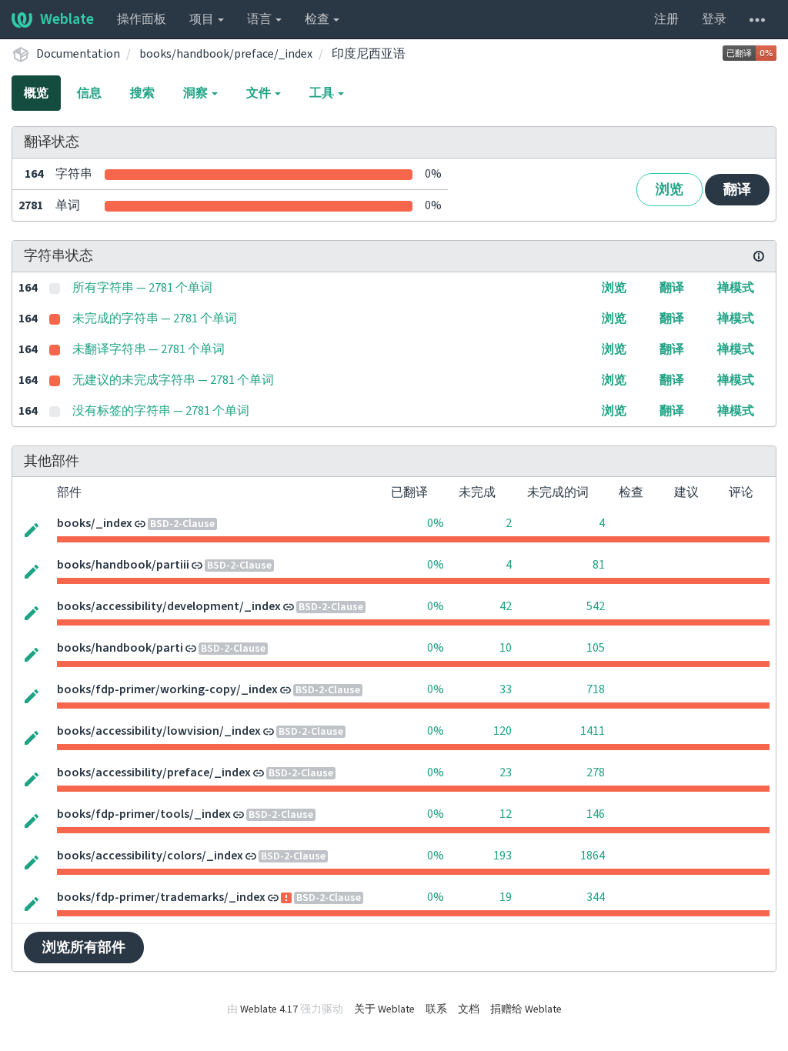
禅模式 (735, 287)
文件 (259, 93)
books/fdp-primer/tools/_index (144, 814)
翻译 (737, 189)
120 (502, 730)
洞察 (196, 93)
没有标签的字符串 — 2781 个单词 (160, 410)
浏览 (669, 189)
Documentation (78, 53)
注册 (666, 19)
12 (505, 814)
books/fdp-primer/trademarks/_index (161, 897)
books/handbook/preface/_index (225, 53)
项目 (202, 19)
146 (595, 814)
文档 (468, 1009)
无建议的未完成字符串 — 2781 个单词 (173, 380)
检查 (318, 19)
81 (599, 564)
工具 (322, 93)
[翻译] (31, 528)
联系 (436, 1009)
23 (505, 772)
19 (505, 897)
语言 (260, 19)
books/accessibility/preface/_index (154, 772)
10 (505, 647)
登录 (714, 19)
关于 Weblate (384, 1009)
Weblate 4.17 (269, 1009)
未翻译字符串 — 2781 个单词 (148, 349)
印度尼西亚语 (369, 53)
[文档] (758, 256)
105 (595, 647)
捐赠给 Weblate (526, 1009)
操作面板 (141, 19)
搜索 (142, 93)
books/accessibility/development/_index (169, 606)
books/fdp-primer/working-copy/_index (167, 689)
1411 (592, 730)
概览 (36, 93)
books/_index (94, 523)
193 (502, 855)
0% (435, 523)
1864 (592, 855)
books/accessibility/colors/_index (150, 855)
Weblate (67, 19)
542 (595, 606)
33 (505, 689)
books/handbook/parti (120, 647)
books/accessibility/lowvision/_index (159, 730)
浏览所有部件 (83, 947)
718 (595, 689)
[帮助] (757, 19)
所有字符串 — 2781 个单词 (142, 287)
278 (595, 772)
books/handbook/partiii (123, 564)
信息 (89, 93)
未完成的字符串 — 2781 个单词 (154, 318)
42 (505, 606)
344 (595, 897)
